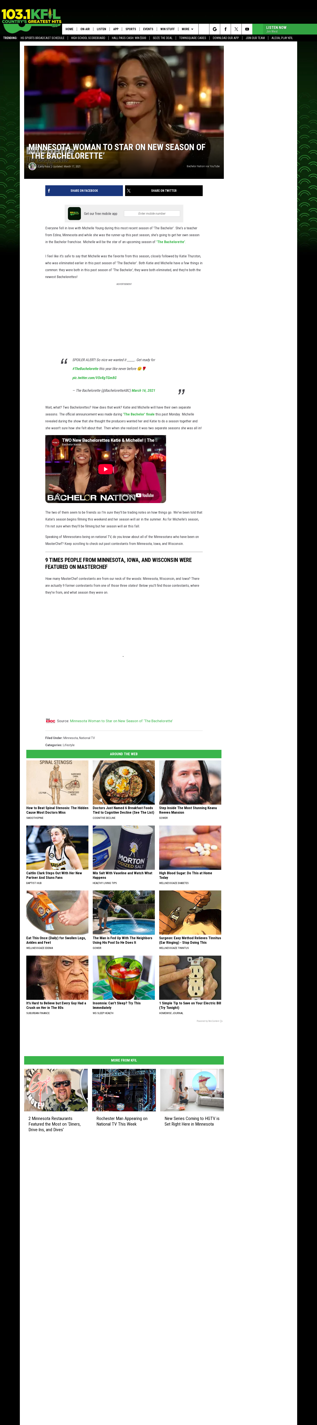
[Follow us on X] (236, 29)
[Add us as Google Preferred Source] (214, 29)
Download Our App (226, 38)
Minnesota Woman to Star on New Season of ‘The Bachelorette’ (121, 721)
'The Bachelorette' (170, 242)
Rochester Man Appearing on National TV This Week (122, 1121)
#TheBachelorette (85, 368)
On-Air (85, 29)
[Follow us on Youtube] (247, 29)
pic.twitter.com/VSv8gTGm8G (94, 378)
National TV (87, 738)
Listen (101, 29)
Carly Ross (44, 166)
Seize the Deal (163, 38)
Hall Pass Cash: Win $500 (129, 38)
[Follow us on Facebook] (225, 29)
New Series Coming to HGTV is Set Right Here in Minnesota (192, 1121)
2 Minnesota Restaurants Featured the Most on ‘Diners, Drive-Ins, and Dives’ (54, 1124)
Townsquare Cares (192, 38)
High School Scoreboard (88, 38)
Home (69, 29)
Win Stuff (167, 29)
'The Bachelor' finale (139, 414)
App (115, 29)
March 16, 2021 (143, 390)
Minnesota (70, 738)
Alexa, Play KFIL (282, 38)
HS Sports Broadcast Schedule (42, 38)
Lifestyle (69, 745)
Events (148, 29)
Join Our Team (255, 38)
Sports (131, 29)
